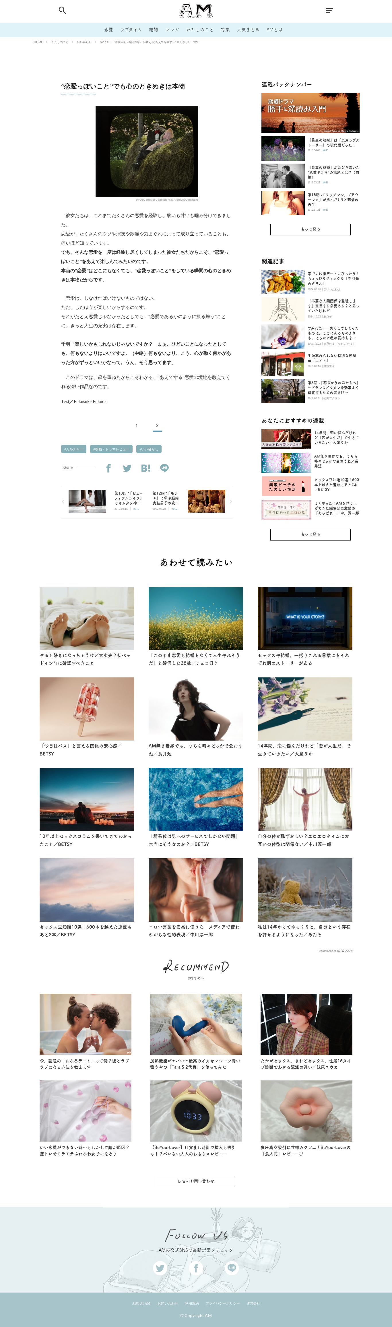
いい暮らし (84, 42)
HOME (38, 41)
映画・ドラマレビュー (111, 449)
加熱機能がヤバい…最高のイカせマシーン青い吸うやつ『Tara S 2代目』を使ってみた (195, 1064)
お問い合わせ (168, 1303)
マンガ (172, 29)
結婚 (153, 29)
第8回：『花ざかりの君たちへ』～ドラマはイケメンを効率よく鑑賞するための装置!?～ (333, 387)
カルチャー (74, 449)
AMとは (275, 29)
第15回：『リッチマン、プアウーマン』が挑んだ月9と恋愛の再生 (333, 199)
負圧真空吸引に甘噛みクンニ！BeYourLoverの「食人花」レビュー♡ (306, 1150)
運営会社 (253, 1303)
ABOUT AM (141, 1303)
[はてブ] (145, 468)
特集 (225, 29)
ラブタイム (131, 29)
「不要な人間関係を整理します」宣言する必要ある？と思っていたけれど (334, 306)
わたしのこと (200, 29)
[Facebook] (108, 468)
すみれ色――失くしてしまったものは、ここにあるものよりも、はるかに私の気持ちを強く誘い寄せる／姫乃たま (333, 333)
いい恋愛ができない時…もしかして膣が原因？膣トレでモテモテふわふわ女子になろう (85, 1150)
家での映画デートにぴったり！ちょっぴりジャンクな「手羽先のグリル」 (334, 278)
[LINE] (164, 468)
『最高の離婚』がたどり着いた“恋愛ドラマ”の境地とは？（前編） (334, 172)
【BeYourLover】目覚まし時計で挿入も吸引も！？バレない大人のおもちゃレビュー (193, 1150)
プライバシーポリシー (222, 1303)
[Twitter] (127, 468)
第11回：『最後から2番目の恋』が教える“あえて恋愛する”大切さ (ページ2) (149, 42)
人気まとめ (248, 29)
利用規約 (192, 1303)
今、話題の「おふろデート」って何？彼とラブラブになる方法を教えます (84, 1064)
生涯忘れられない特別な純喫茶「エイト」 (332, 358)
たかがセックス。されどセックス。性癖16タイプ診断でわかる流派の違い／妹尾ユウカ (306, 1064)
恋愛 (108, 29)
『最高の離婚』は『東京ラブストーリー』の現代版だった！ (334, 142)
